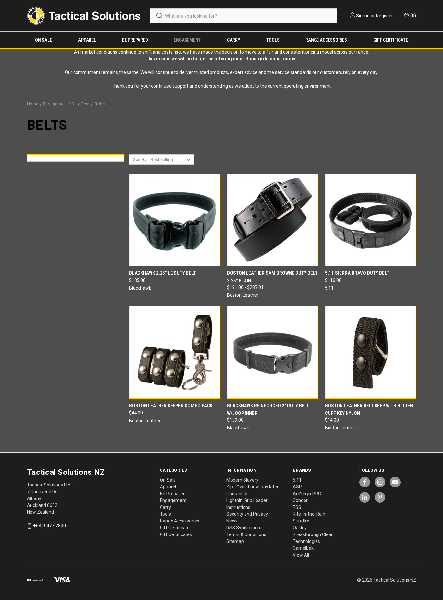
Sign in (363, 15)
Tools (273, 39)
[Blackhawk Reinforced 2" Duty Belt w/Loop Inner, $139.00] (272, 352)
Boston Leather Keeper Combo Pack (170, 406)
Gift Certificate (390, 39)
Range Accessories (326, 39)
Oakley (300, 527)
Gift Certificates (176, 534)
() (412, 15)
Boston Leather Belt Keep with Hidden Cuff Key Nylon (369, 409)
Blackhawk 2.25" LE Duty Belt (162, 273)
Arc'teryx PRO (307, 493)
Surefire (301, 520)
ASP (297, 486)
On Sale (43, 39)
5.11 (297, 480)
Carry (233, 39)
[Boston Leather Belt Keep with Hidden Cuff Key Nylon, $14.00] (370, 352)
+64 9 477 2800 (49, 526)
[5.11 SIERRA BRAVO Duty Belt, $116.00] (370, 220)
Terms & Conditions (246, 534)
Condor (300, 500)
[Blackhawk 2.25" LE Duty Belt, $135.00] (174, 220)
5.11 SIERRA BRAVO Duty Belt (357, 273)
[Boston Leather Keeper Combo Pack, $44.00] (174, 352)
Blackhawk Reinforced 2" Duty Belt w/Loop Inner (268, 409)
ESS (297, 507)
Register (384, 15)
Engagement (187, 39)
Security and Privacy (247, 514)
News (232, 520)
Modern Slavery (242, 480)
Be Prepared (135, 39)
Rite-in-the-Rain (309, 514)
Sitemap (235, 541)
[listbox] (172, 159)
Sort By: (140, 159)
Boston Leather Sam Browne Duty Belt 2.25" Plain (272, 276)
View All (301, 555)
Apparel (87, 39)
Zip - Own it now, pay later (252, 486)
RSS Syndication (243, 527)
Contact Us (237, 493)
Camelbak (303, 548)
